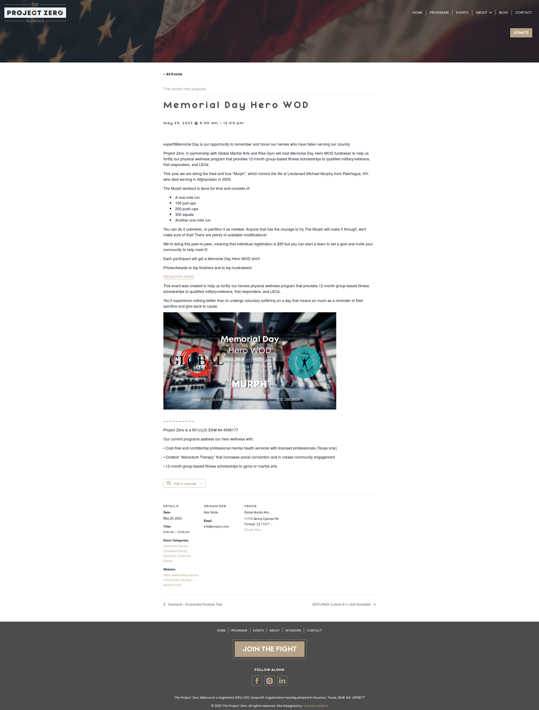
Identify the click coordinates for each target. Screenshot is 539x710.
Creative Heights (315, 706)
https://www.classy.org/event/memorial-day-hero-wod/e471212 (180, 580)
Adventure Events (175, 546)
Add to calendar (185, 483)
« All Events (172, 74)
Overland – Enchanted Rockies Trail (194, 604)
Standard (169, 556)
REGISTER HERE (178, 276)
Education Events (175, 551)
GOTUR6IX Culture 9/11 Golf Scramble (342, 604)
